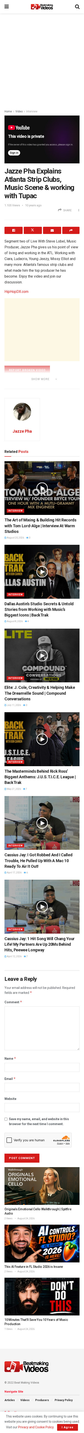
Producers (42, 1400)
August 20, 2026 (15, 537)
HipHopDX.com (16, 291)
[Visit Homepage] (42, 6)
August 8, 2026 (14, 621)
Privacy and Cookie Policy (36, 1427)
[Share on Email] (52, 230)
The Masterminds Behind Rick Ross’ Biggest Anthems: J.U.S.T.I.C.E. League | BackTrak (40, 777)
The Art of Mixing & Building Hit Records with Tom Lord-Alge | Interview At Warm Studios (40, 526)
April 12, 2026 (14, 956)
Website (10, 1099)
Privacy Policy (64, 1400)
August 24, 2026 (25, 1218)
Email (10, 1079)
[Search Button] (77, 6)
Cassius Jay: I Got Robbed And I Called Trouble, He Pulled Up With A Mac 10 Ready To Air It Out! (38, 860)
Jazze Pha (22, 431)
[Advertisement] (42, 60)
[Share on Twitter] (33, 230)
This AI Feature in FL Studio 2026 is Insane (33, 1266)
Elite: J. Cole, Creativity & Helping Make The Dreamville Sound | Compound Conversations (39, 693)
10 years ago (33, 205)
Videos (25, 1400)
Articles (9, 1400)
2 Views (8, 1218)
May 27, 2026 (13, 789)
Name (10, 1058)
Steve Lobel (23, 385)
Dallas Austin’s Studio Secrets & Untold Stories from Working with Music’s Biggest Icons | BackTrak (39, 609)
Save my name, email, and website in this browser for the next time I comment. (39, 1121)
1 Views (8, 1329)
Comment (13, 1002)
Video (19, 111)
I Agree (67, 1427)
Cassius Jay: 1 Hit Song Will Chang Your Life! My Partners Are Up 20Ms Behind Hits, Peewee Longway (39, 944)
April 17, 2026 (14, 872)
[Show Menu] (6, 6)
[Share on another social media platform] (71, 230)
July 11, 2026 (13, 705)
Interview (31, 111)
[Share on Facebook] (13, 230)
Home (8, 111)
